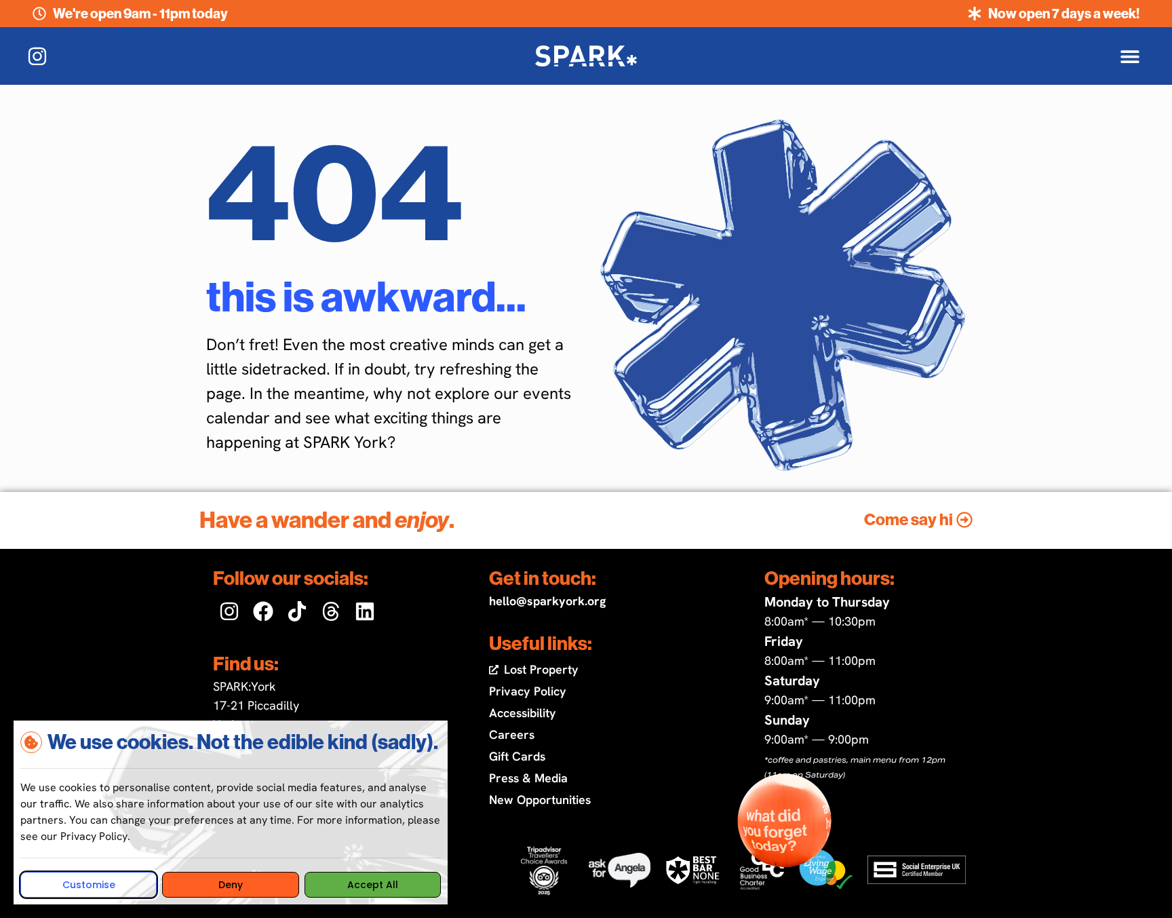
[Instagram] (229, 611)
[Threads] (331, 611)
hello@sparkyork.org (547, 601)
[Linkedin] (365, 611)
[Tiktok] (297, 611)
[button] (1129, 56)
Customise (88, 885)
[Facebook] (263, 611)
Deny (230, 885)
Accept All (372, 885)
